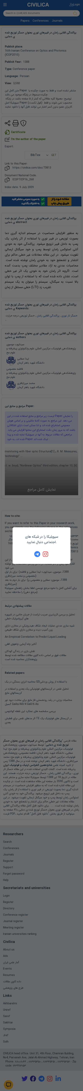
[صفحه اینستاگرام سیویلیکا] (46, 554)
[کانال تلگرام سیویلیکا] (37, 554)
